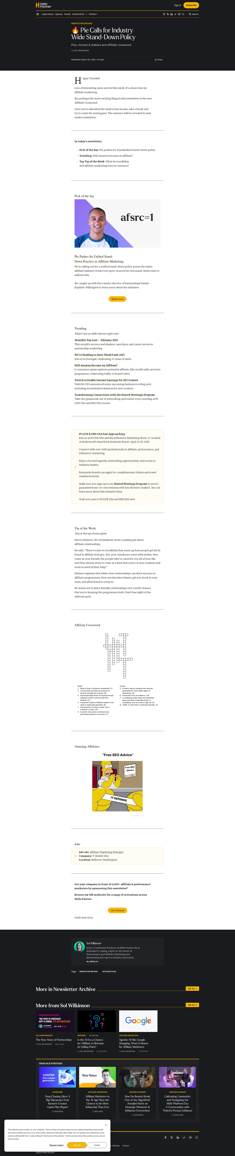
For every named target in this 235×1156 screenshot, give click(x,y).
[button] (78, 14)
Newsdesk (58, 1111)
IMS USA (124, 499)
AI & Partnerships (44, 1035)
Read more (118, 299)
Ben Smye (99, 1111)
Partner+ (82, 1035)
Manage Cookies (57, 1145)
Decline (97, 1145)
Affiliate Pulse (109, 971)
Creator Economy (137, 1092)
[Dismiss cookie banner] (106, 1124)
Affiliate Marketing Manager (106, 852)
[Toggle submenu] (86, 14)
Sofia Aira (178, 1115)
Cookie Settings (113, 1145)
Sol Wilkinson (81, 50)
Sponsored (57, 1092)
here (119, 491)
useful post (130, 539)
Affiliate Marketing (128, 1035)
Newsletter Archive (81, 23)
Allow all (77, 1145)
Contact (125, 1145)
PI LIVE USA (107, 499)
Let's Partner (117, 910)
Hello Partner (48, 1152)
